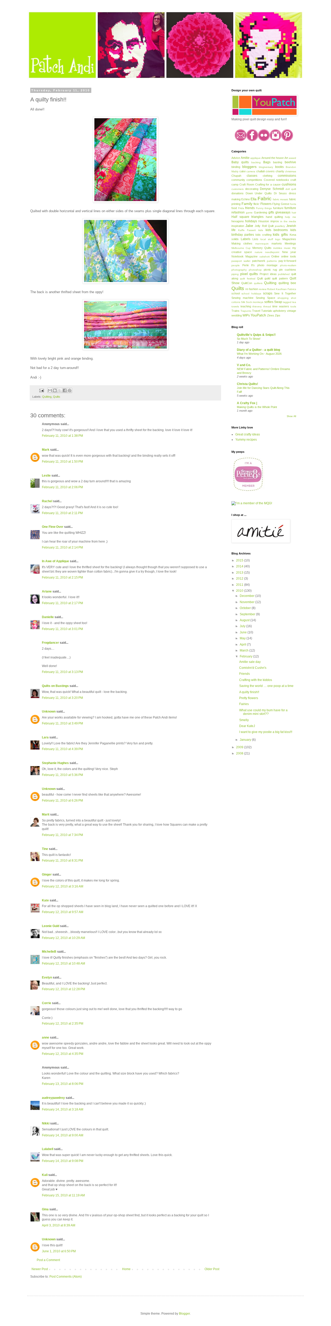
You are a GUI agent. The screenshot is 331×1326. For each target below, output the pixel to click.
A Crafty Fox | (247, 403)
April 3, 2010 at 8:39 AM (58, 1225)
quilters (258, 283)
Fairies (244, 704)
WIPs (246, 315)
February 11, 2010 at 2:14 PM (62, 547)
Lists (255, 239)
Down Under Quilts (259, 193)
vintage (291, 310)
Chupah (236, 175)
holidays (251, 221)
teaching (245, 306)
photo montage (267, 265)
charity (280, 171)
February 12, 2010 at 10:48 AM (63, 963)
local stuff (266, 239)
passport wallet (240, 261)
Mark (45, 449)
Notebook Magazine (244, 256)
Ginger (47, 874)
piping (235, 274)
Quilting (46, 396)
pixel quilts (249, 274)
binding (235, 166)
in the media (288, 221)
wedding (236, 315)
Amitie (245, 158)
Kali (45, 1175)
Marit (45, 814)
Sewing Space (265, 297)
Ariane (47, 591)
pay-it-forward (287, 260)
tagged (287, 302)
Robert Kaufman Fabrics (281, 289)
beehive (290, 162)
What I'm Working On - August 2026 (259, 353)
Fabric (265, 198)
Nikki (45, 1123)
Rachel (47, 501)
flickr (256, 203)
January (246, 740)
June (243, 632)
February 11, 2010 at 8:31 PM (62, 860)
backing (256, 162)
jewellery (280, 226)
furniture (278, 208)
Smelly (244, 720)
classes (252, 175)
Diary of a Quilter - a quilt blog (258, 350)
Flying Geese (280, 203)
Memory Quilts (262, 247)
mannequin (262, 243)
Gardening (260, 212)
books (279, 167)
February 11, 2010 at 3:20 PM (62, 698)
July (243, 626)
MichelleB (49, 951)
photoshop (255, 269)
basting (277, 162)
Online (275, 256)
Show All (291, 416)
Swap (278, 302)
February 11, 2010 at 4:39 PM (62, 749)
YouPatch (258, 315)
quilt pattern (280, 278)
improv (274, 221)
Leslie (46, 475)
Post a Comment (48, 1260)
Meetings (290, 243)
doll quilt (290, 189)
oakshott (264, 256)
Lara (45, 737)
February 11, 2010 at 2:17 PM (62, 603)
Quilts (56, 396)
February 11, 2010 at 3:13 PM (62, 672)
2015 (240, 560)
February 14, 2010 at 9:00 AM (62, 1135)
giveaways (282, 212)
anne (45, 1037)
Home (126, 1269)
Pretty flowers (248, 698)
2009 (240, 747)
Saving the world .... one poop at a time (266, 686)
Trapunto (245, 310)
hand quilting (274, 216)
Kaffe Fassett (247, 230)
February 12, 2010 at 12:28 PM (63, 989)
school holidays (251, 293)
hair (294, 212)
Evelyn (47, 977)
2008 (240, 753)
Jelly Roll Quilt (264, 225)
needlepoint (272, 252)
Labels (245, 239)
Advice (235, 157)
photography (239, 269)
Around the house (272, 157)
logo (277, 239)
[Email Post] (41, 390)
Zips (277, 315)
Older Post (212, 1269)
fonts (293, 204)
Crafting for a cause (268, 184)
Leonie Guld (50, 926)
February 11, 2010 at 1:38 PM (62, 436)
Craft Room (246, 184)
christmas (290, 171)
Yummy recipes (246, 439)
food (234, 208)
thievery (257, 306)
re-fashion (251, 289)
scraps (267, 293)
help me (290, 217)
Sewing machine (242, 297)
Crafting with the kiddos (255, 680)
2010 (240, 590)
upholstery (279, 310)
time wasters (280, 306)
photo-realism (288, 265)
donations (237, 193)
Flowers (266, 204)
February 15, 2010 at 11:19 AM (63, 1195)
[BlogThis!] (54, 390)
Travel (256, 310)
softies (268, 302)
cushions (289, 184)
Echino (245, 199)
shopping (283, 298)
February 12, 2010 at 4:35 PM (62, 1054)
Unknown (49, 711)
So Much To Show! (248, 338)
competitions (254, 179)
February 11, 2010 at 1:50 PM (62, 461)
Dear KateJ (247, 726)
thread (267, 306)
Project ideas (268, 274)
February (246, 656)
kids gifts (280, 234)
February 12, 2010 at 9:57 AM (62, 912)
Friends (244, 674)
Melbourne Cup (241, 248)
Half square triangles (247, 217)
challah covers (265, 171)
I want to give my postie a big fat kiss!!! (265, 732)
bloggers (249, 167)
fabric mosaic (280, 199)
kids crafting (263, 234)
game (249, 212)
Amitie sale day (250, 662)
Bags (266, 162)
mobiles (277, 248)
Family (247, 204)
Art (286, 157)
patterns (272, 261)
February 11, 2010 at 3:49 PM (62, 723)
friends (250, 208)
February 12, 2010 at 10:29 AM (63, 938)
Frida (241, 208)
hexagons (237, 221)
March (244, 650)
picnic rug (270, 269)
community (238, 179)
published (284, 274)
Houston (263, 221)
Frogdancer (50, 643)
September (248, 614)
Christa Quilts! (247, 384)
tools (293, 306)
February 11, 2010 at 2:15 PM (62, 577)
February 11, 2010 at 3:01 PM (62, 629)
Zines (270, 315)
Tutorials (266, 310)
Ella (254, 199)
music (287, 248)
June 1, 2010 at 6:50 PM (59, 1251)
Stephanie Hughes (55, 763)
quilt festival (247, 278)
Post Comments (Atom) (65, 1276)
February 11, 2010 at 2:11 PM (62, 513)
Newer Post (40, 1269)
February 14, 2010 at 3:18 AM (62, 1109)
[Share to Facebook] (64, 390)
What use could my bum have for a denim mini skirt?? (263, 712)
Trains (235, 310)
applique (255, 158)
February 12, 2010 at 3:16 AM (62, 886)
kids (260, 230)
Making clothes (241, 243)
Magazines (289, 239)
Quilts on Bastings (55, 686)
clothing (267, 175)
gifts (271, 212)
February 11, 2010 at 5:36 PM (62, 775)
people (235, 265)
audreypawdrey (53, 1098)
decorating (251, 188)
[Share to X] (59, 390)
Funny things (264, 208)
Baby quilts (240, 162)
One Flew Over (52, 527)
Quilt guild (263, 278)
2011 (240, 585)
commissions (287, 175)
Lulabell (47, 1149)
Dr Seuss (280, 193)
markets (277, 243)
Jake (249, 226)
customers (237, 189)
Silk (243, 302)
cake (242, 171)
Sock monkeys (254, 302)
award (292, 158)
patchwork (258, 260)
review (262, 289)
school (235, 293)
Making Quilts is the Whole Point (257, 407)
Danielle (48, 617)
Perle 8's (248, 265)
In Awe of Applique (55, 561)
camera (250, 171)
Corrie (46, 1003)
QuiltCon (246, 283)
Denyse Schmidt (272, 189)
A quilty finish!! (249, 692)
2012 (240, 578)
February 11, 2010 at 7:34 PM (62, 835)
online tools (288, 256)
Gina (45, 1209)
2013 (240, 572)
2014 (240, 566)
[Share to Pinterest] (69, 390)
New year (289, 252)
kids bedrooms (277, 230)
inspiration (237, 225)
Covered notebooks (276, 179)
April (243, 644)
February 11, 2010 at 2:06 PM (62, 487)
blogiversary (266, 167)
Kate (45, 900)
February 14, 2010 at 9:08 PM (62, 1161)
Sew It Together (285, 293)
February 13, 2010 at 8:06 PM (62, 1084)
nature (258, 252)
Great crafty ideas (247, 434)
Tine (45, 849)
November (247, 602)
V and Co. (244, 365)
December (247, 596)
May (243, 638)
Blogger (184, 1313)
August (245, 620)
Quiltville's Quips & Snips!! (256, 335)
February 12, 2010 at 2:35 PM (62, 1023)
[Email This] (49, 390)
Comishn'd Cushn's (252, 668)
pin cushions (287, 269)
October (246, 608)
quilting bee (287, 283)
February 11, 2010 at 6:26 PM (62, 800)
